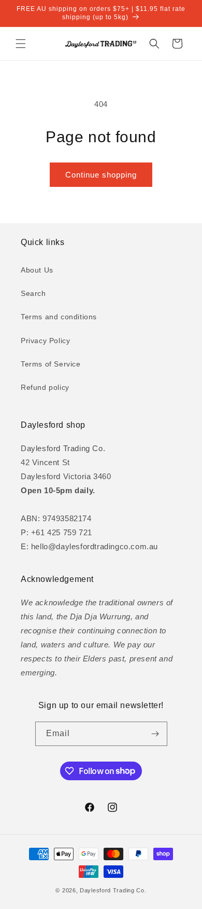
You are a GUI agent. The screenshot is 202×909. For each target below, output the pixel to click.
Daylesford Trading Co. (113, 890)
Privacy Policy (45, 340)
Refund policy (45, 387)
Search (33, 293)
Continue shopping (101, 174)
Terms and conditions (59, 317)
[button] (20, 43)
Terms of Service (51, 364)
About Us (37, 270)
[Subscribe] (155, 734)
